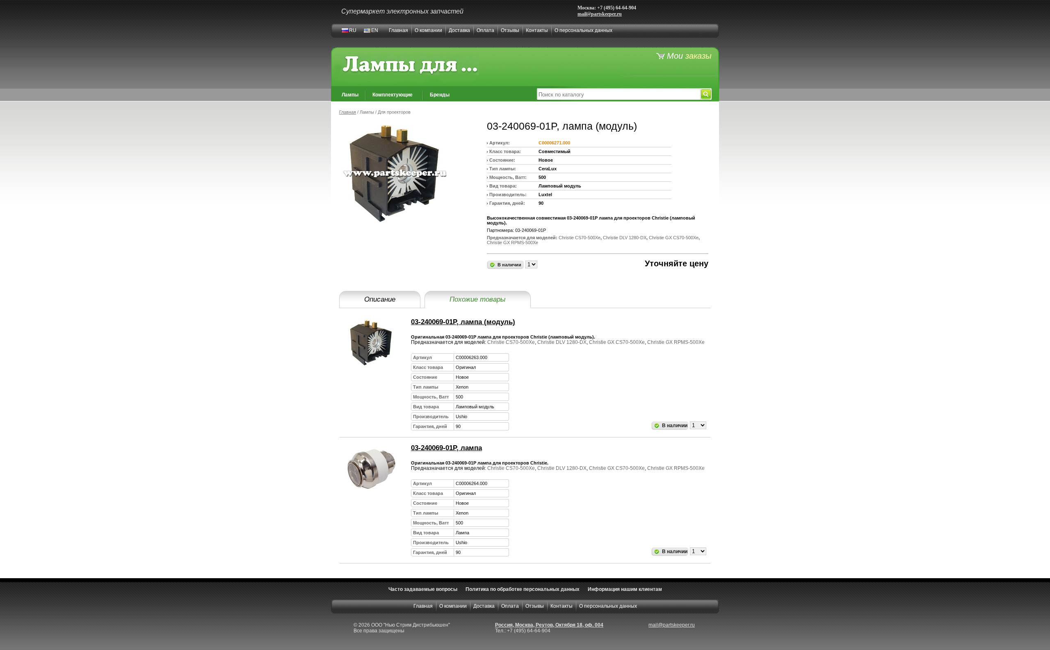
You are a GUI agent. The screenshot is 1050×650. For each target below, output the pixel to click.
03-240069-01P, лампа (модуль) (463, 322)
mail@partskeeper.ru (600, 14)
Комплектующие (392, 95)
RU (352, 30)
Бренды (440, 95)
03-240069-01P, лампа (446, 448)
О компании (428, 30)
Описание (379, 299)
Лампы (350, 95)
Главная (398, 30)
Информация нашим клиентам (625, 589)
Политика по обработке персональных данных (523, 589)
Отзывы (510, 30)
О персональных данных (583, 30)
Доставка (459, 30)
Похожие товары (478, 299)
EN (374, 30)
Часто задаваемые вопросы (422, 589)
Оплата (485, 30)
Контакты (537, 30)
